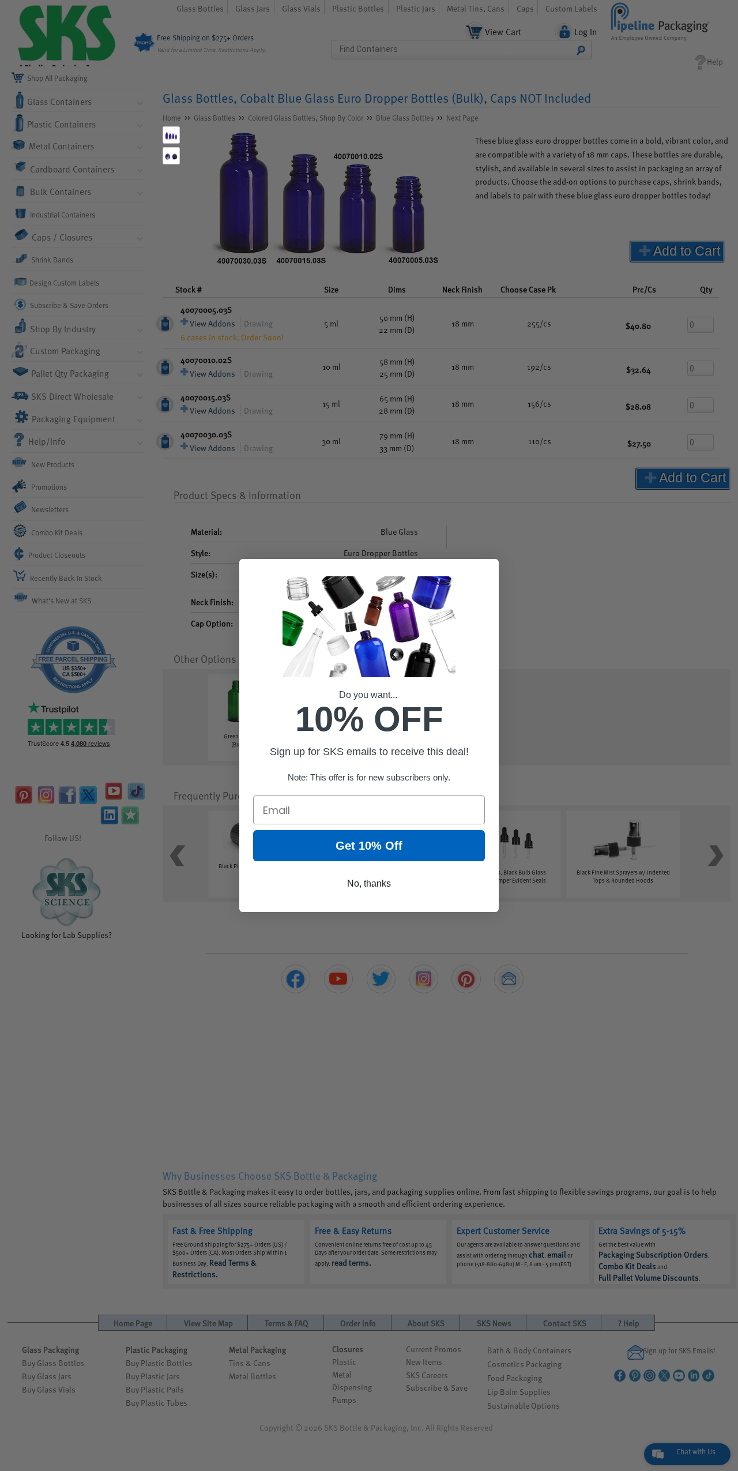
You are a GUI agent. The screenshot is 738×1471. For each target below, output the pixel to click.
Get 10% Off (369, 845)
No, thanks (369, 883)
